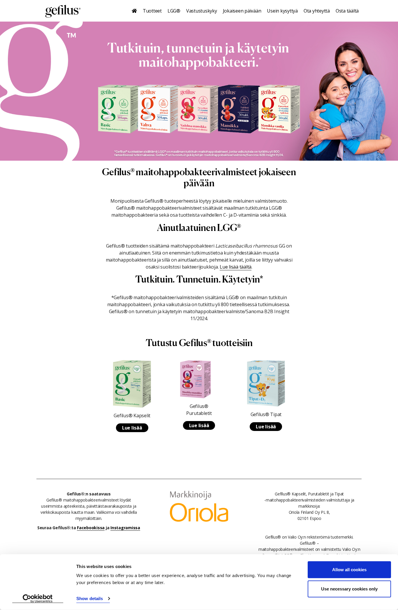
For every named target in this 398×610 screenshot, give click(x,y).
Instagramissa (125, 527)
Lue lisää (132, 428)
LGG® (174, 11)
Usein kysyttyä (282, 11)
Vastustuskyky (201, 11)
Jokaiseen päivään (242, 11)
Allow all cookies (349, 569)
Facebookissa (91, 527)
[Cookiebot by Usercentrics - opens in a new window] (37, 598)
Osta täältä (347, 11)
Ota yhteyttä (317, 11)
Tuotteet (152, 11)
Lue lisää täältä (235, 267)
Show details (89, 598)
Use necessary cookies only (349, 588)
